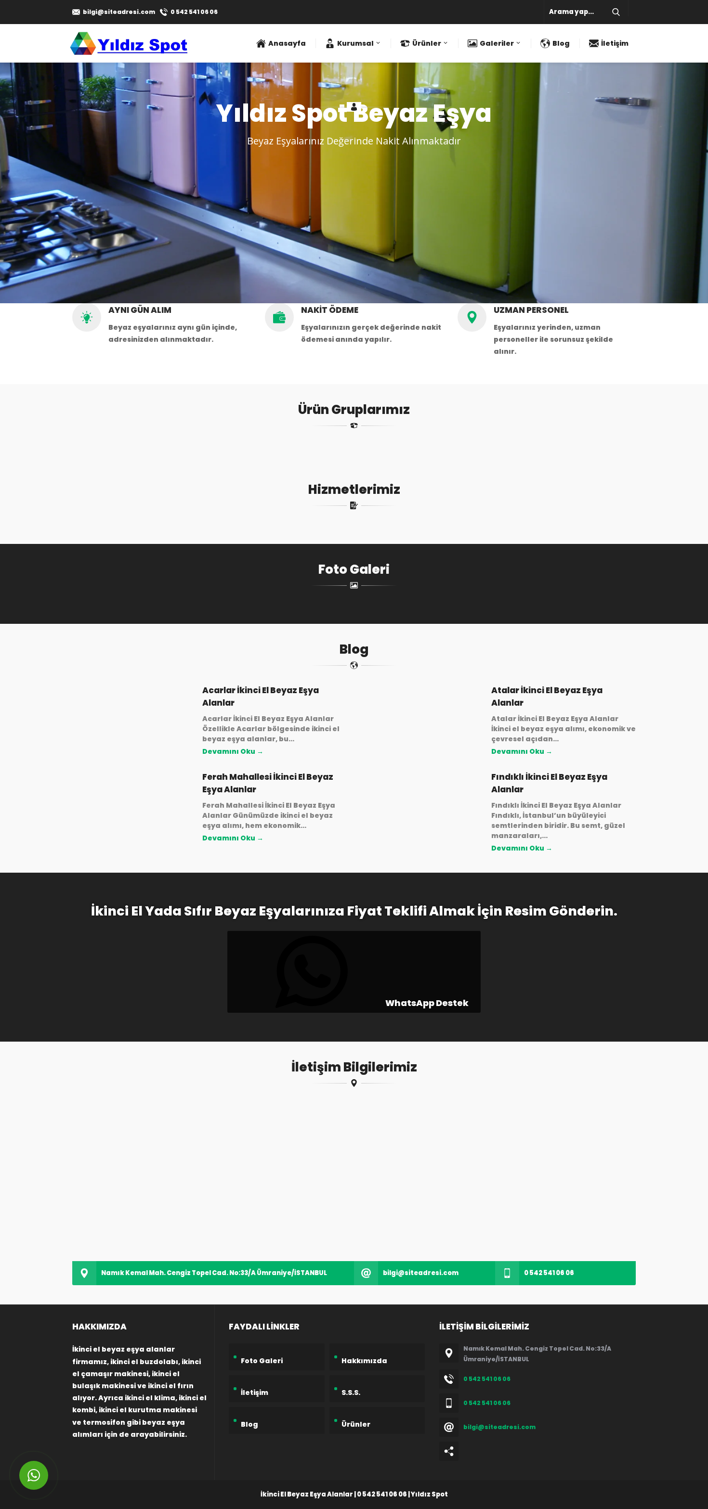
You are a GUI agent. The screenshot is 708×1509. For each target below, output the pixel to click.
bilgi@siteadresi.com (119, 12)
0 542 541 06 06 (194, 12)
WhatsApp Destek (426, 1003)
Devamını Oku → (232, 751)
